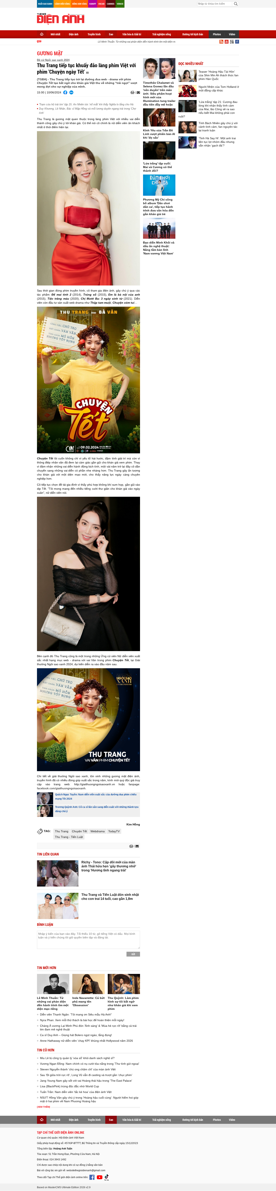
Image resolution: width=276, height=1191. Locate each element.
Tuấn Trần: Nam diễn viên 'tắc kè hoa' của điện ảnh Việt (76, 1092)
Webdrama (98, 831)
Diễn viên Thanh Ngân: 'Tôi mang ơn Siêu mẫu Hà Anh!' (76, 1014)
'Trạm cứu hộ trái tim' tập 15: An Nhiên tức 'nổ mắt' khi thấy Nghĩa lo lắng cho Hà (86, 104)
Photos (217, 34)
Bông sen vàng (79, 3)
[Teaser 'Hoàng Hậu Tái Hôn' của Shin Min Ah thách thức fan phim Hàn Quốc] (187, 76)
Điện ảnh (73, 34)
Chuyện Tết (79, 831)
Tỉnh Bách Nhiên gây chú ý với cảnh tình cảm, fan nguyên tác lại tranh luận (218, 126)
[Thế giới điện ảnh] (60, 18)
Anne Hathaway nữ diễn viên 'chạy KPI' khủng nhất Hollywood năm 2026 (86, 1040)
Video (232, 34)
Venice (120, 3)
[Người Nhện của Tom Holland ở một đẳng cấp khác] (187, 91)
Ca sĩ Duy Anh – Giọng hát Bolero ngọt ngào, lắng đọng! (76, 1035)
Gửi (133, 954)
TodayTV (114, 831)
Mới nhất (55, 34)
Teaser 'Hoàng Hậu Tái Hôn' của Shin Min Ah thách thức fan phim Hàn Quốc (218, 75)
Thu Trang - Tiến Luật (69, 837)
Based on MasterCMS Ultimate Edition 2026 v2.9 (64, 1187)
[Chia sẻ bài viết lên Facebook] (65, 92)
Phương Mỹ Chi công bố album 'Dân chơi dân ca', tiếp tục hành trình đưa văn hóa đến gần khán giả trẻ (158, 207)
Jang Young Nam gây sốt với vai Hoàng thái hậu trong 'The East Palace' (86, 1080)
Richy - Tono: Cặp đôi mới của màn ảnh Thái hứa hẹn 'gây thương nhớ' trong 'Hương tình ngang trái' (108, 866)
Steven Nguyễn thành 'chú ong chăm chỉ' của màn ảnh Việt (78, 1069)
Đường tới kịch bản (192, 34)
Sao (111, 34)
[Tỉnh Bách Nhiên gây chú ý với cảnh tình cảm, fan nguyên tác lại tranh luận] (187, 127)
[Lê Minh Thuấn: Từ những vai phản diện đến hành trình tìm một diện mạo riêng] (53, 984)
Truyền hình (94, 34)
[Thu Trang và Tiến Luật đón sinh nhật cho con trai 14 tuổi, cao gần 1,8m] (57, 906)
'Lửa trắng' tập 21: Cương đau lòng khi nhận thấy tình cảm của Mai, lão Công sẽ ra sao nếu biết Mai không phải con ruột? (207, 109)
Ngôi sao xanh (45, 3)
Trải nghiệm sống (161, 34)
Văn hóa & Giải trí (131, 34)
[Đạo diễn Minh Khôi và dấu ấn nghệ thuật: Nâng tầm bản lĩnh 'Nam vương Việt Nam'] (159, 228)
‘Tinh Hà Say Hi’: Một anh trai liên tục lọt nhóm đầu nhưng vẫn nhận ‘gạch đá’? (217, 142)
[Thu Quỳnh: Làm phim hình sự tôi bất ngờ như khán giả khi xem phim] (124, 984)
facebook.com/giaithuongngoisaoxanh (61, 788)
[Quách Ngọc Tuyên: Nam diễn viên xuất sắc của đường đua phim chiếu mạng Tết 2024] (45, 798)
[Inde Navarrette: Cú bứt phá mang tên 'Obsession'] (88, 984)
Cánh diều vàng (62, 3)
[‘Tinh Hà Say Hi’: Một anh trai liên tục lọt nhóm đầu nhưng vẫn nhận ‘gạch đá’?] (187, 142)
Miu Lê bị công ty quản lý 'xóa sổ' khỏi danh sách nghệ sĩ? (77, 1058)
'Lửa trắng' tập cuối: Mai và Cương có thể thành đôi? (157, 167)
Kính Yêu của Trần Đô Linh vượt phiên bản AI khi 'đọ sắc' (159, 134)
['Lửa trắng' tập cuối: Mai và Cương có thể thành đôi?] (159, 150)
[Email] (137, 92)
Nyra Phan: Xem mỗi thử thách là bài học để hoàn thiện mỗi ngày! (82, 1020)
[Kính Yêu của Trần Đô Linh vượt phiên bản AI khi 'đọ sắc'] (159, 117)
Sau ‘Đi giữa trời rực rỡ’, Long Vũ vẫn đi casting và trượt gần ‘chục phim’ (86, 1075)
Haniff (92, 3)
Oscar (101, 3)
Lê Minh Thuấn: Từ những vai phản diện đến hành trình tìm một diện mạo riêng (131, 41)
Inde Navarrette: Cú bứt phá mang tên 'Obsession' (88, 1001)
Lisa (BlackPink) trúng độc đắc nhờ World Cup (69, 1086)
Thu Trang (61, 831)
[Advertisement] (165, 18)
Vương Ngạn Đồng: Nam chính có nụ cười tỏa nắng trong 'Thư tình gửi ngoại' (89, 1063)
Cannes (110, 3)
